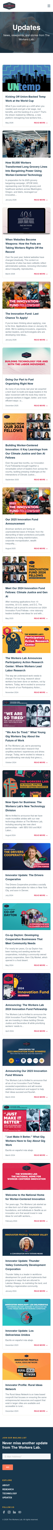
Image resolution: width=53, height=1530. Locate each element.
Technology (9, 1493)
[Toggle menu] (49, 6)
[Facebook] (3, 1512)
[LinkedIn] (14, 1512)
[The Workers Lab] (9, 6)
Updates (7, 1497)
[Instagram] (9, 1512)
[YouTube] (19, 1512)
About (6, 1485)
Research (8, 1489)
